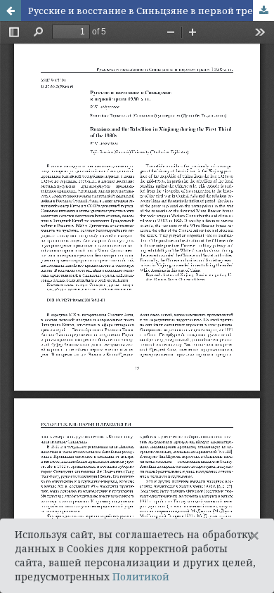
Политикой (140, 576)
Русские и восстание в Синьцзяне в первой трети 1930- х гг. (151, 10)
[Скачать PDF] (263, 10)
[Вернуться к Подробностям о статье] (10, 10)
